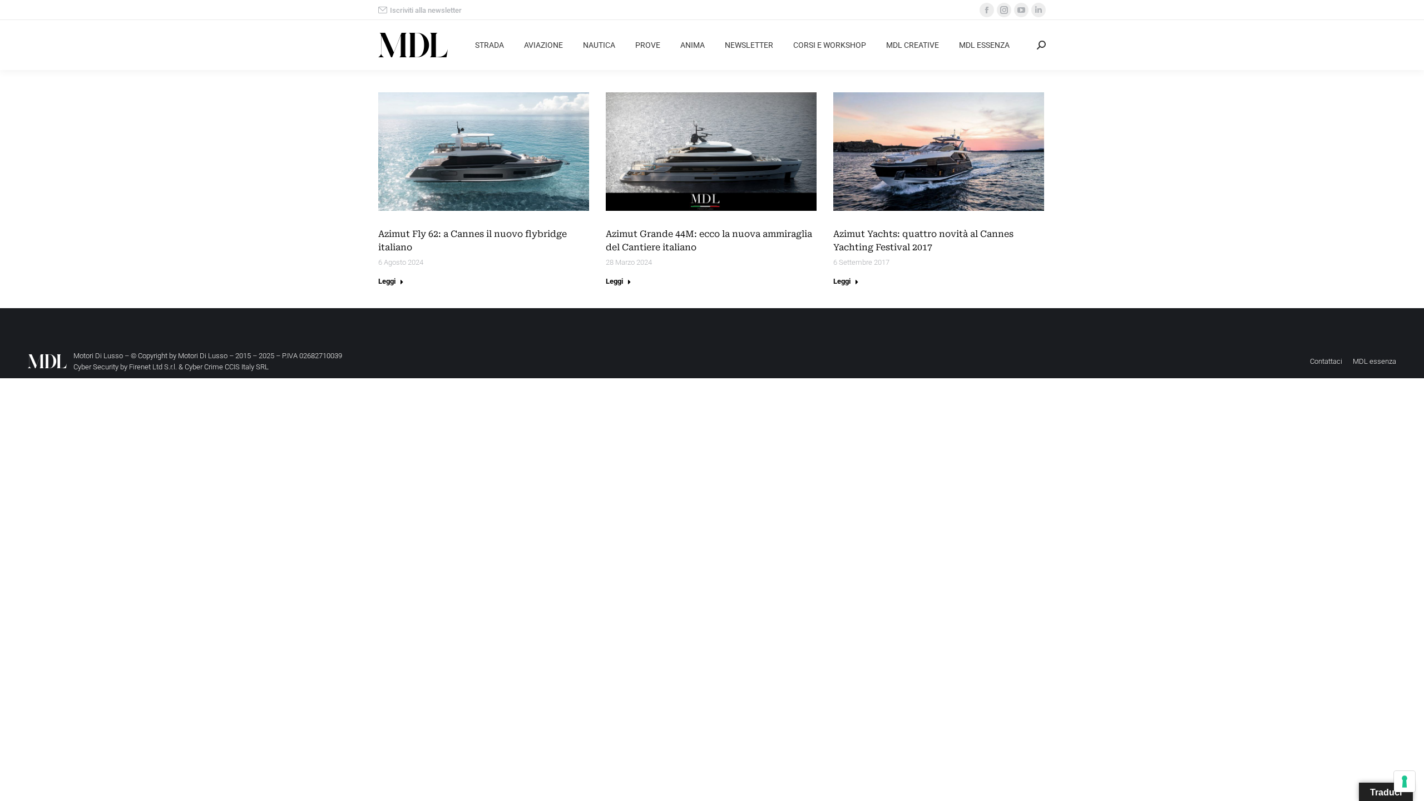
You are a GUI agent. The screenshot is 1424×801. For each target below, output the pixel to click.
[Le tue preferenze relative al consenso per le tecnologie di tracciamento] (1404, 781)
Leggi (386, 281)
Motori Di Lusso (203, 356)
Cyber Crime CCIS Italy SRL (227, 367)
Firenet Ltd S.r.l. (153, 367)
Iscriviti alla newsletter (426, 10)
